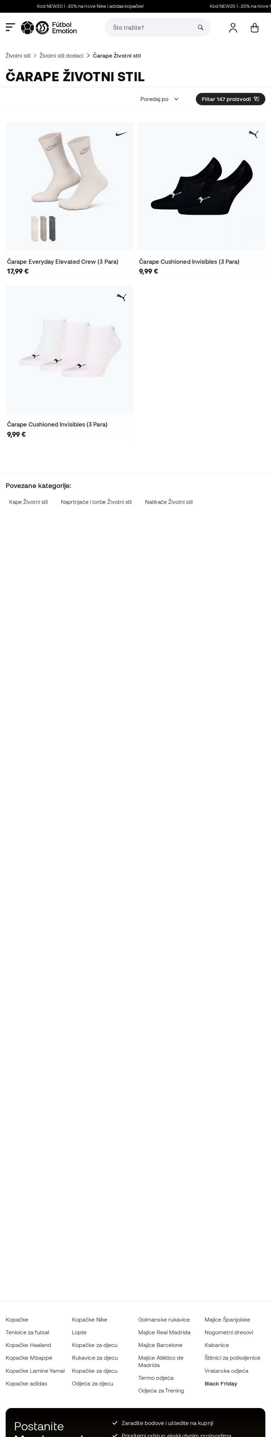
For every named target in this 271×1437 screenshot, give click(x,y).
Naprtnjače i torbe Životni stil (96, 502)
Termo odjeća (156, 1378)
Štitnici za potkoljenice (232, 1357)
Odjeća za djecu (92, 1383)
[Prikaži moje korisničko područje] (233, 27)
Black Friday (221, 1383)
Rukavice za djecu (95, 1357)
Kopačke (17, 1319)
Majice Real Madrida (164, 1332)
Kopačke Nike (89, 1319)
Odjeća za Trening (161, 1390)
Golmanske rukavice (164, 1319)
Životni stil (18, 55)
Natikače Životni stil (169, 502)
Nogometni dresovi (229, 1332)
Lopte (79, 1332)
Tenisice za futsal (27, 1332)
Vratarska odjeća (226, 1370)
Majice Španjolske (227, 1319)
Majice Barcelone (160, 1345)
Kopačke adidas (26, 1383)
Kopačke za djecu (95, 1345)
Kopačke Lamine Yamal (35, 1370)
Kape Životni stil (28, 502)
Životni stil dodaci (61, 55)
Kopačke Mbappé (29, 1357)
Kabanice (217, 1345)
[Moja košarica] (254, 27)
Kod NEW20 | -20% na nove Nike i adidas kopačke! (85, 6)
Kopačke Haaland (28, 1345)
